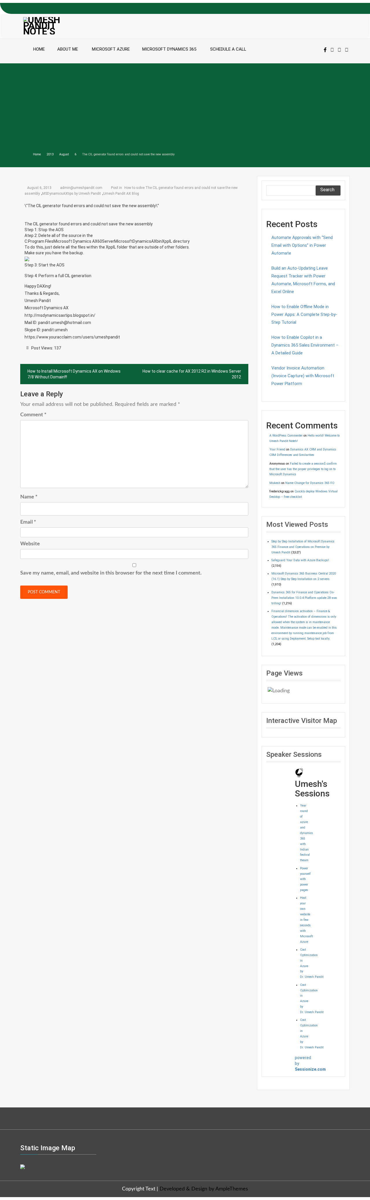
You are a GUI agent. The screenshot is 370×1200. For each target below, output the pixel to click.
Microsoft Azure (111, 49)
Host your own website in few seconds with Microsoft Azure (306, 919)
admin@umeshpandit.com (81, 188)
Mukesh (274, 483)
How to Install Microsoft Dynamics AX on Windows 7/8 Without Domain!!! (74, 374)
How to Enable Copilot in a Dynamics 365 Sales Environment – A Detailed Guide (304, 345)
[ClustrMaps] (22, 1166)
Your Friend (277, 449)
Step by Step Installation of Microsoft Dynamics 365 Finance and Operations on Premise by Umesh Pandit (302, 547)
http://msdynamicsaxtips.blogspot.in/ (60, 315)
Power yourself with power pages (305, 879)
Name (29, 497)
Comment (33, 414)
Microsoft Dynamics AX (47, 307)
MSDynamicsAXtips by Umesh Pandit (71, 194)
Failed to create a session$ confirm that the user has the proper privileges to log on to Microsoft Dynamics (303, 469)
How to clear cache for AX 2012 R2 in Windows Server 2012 (192, 374)
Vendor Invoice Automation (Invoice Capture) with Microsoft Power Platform (302, 375)
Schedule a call (228, 49)
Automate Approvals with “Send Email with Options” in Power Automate (302, 245)
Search (327, 189)
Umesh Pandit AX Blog (121, 194)
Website (30, 543)
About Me (67, 49)
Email (28, 522)
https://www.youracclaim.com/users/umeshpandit (72, 337)
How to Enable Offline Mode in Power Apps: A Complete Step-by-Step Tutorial (304, 314)
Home (39, 49)
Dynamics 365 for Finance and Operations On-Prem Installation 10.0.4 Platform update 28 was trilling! (304, 597)
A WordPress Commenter (286, 435)
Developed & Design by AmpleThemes (204, 1189)
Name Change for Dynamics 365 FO (309, 483)
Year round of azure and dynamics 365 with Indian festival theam (306, 833)
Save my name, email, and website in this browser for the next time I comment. (110, 573)
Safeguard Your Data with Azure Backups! (300, 560)
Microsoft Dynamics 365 (169, 49)
